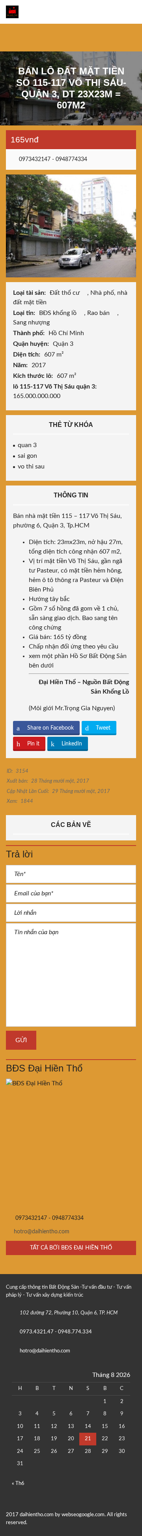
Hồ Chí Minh (67, 333)
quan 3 (27, 445)
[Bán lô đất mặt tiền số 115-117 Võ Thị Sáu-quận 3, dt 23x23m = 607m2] (71, 225)
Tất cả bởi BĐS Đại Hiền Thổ (71, 1248)
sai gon (27, 456)
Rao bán (99, 313)
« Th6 (18, 1483)
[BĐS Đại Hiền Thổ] (71, 1144)
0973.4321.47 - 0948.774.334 (56, 1332)
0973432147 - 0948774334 (52, 159)
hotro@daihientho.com (41, 1231)
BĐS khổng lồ (58, 313)
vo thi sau (31, 466)
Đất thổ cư (65, 293)
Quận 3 (64, 344)
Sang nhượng (32, 322)
